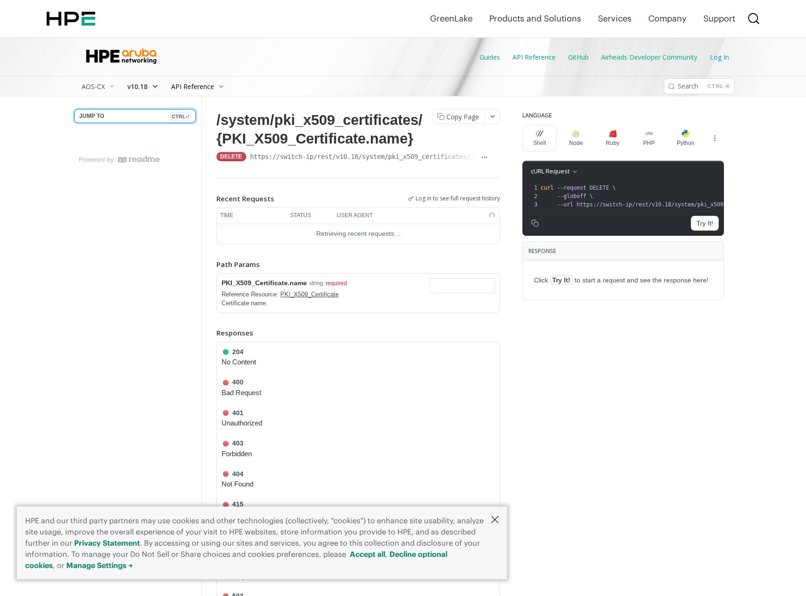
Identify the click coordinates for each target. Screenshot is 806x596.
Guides (489, 57)
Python (686, 143)
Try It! (704, 223)
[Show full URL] (484, 157)
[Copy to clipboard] (496, 157)
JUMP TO (134, 116)
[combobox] (462, 285)
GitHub (578, 57)
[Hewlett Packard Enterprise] (71, 18)
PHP (649, 143)
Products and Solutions (535, 18)
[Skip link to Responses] (210, 333)
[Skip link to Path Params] (210, 264)
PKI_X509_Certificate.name (264, 283)
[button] (495, 520)
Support (719, 18)
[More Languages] (714, 138)
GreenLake (451, 18)
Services (615, 18)
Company (667, 18)
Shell (539, 143)
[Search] (753, 18)
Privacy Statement (107, 543)
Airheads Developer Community (649, 57)
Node (576, 143)
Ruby (612, 143)
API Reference (534, 57)
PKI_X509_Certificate (309, 294)
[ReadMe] (139, 159)
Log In (719, 57)
